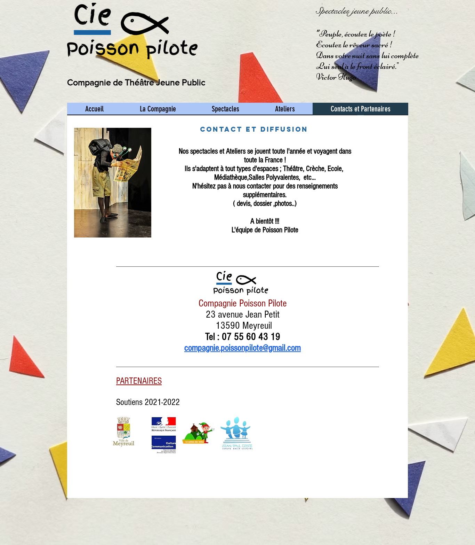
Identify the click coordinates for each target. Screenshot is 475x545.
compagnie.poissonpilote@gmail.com (242, 348)
